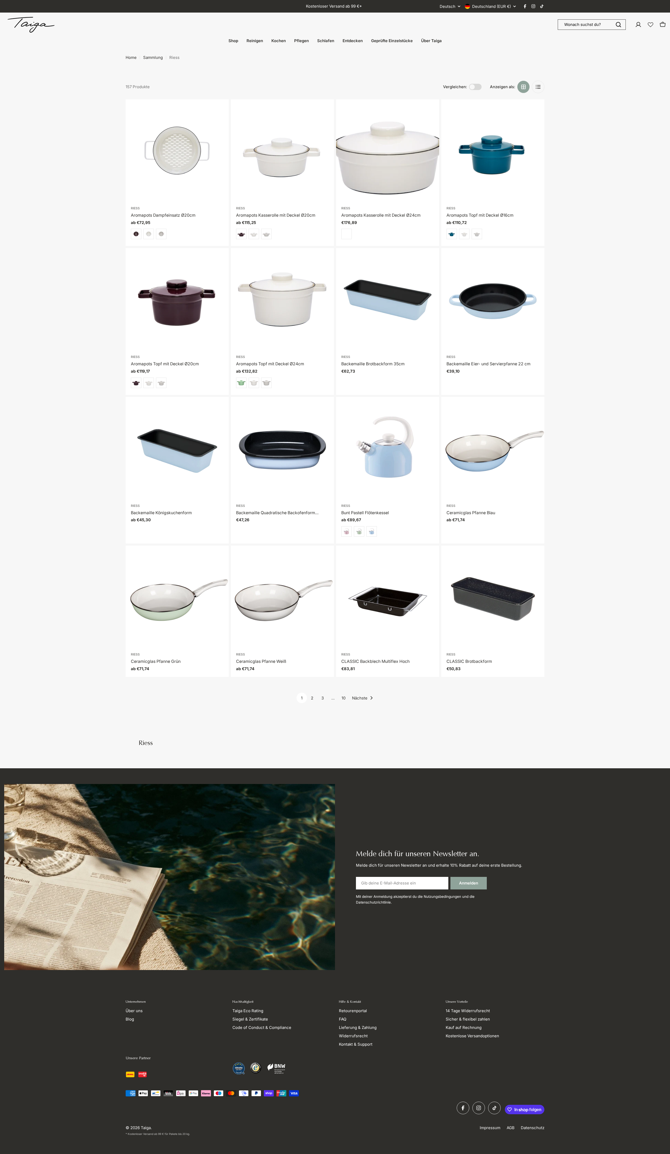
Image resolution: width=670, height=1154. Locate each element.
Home (131, 57)
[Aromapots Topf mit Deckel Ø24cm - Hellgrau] (266, 383)
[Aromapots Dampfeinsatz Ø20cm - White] (148, 234)
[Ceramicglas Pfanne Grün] (177, 597)
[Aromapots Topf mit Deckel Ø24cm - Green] (241, 383)
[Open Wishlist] (650, 24)
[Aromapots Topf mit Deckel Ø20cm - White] (148, 383)
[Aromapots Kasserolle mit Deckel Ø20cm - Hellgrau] (266, 234)
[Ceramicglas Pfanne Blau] (492, 448)
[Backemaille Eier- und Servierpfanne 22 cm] (492, 299)
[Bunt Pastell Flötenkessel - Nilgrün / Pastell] (359, 531)
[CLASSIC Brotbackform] (492, 597)
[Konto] (638, 24)
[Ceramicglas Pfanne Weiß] (282, 597)
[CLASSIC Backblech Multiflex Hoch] (387, 597)
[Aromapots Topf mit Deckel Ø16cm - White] (464, 234)
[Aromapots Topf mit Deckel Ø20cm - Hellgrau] (161, 383)
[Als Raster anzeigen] (523, 87)
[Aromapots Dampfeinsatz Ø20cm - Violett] (136, 234)
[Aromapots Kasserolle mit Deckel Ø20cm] (282, 151)
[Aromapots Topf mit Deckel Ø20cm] (177, 299)
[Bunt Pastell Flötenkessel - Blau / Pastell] (371, 531)
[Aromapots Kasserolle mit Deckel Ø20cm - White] (254, 234)
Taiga (146, 1127)
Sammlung (153, 57)
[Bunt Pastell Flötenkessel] (387, 448)
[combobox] (592, 24)
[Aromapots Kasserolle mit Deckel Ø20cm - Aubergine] (241, 234)
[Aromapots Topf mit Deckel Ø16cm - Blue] (451, 234)
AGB (511, 1127)
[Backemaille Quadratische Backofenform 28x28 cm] (282, 448)
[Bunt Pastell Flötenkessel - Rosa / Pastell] (346, 531)
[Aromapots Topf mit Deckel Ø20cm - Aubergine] (136, 383)
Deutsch (447, 6)
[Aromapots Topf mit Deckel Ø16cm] (492, 151)
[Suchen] (618, 24)
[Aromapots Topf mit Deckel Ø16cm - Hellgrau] (477, 234)
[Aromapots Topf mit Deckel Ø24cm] (282, 299)
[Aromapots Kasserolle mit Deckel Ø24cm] (387, 151)
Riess (135, 208)
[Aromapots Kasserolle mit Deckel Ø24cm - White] (346, 234)
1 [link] (302, 698)
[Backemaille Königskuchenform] (177, 448)
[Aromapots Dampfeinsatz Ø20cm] (177, 151)
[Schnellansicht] (221, 111)
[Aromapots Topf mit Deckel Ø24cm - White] (254, 383)
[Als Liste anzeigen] (538, 87)
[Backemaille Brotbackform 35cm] (387, 299)
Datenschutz (532, 1127)
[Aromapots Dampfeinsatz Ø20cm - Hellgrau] (161, 234)
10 (343, 698)
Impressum (490, 1127)
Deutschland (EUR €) (491, 6)
